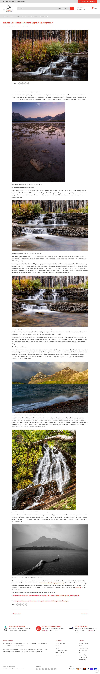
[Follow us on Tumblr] (55, 669)
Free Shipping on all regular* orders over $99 (14, 1)
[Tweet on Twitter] (25, 83)
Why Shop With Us (84, 648)
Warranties (58, 655)
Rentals (23, 16)
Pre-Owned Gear (32, 16)
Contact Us (82, 645)
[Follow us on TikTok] (49, 669)
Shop (4, 16)
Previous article (17, 613)
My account (80, 9)
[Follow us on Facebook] (37, 669)
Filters (31, 601)
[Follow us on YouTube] (46, 669)
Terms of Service (83, 657)
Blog (17, 16)
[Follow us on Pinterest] (43, 669)
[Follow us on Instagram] (40, 669)
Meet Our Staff (83, 650)
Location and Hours (84, 643)
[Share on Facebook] (19, 83)
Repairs (57, 648)
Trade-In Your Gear (60, 643)
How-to (35, 601)
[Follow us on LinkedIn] (52, 669)
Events (12, 16)
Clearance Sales (44, 16)
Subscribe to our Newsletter (88, 1)
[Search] (72, 8)
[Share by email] (28, 83)
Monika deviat (49, 601)
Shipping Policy (59, 652)
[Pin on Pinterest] (22, 83)
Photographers (57, 601)
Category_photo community (22, 601)
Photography (65, 601)
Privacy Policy (82, 655)
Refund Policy (82, 659)
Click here (45, 630)
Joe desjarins (41, 601)
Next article (84, 613)
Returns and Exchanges (61, 650)
